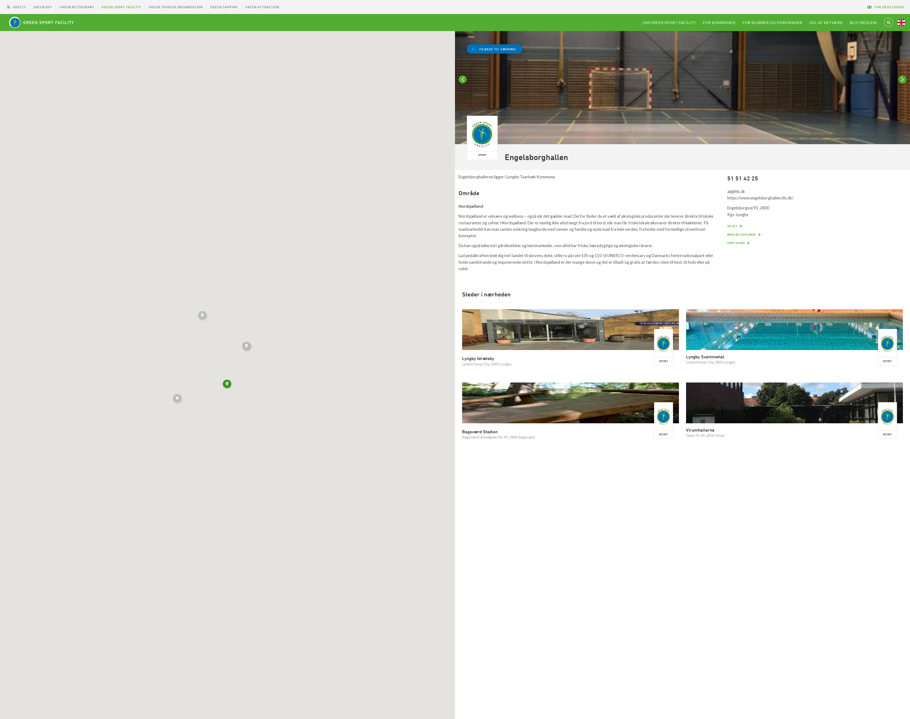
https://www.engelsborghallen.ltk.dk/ (760, 197)
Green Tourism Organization (176, 7)
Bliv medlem (863, 22)
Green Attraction (262, 7)
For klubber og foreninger (772, 22)
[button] (177, 399)
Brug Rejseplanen (741, 234)
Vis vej (732, 226)
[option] (682, 88)
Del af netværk (826, 22)
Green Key (42, 7)
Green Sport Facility (121, 7)
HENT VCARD (736, 243)
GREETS (19, 7)
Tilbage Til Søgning (497, 49)
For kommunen (719, 22)
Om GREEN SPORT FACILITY (669, 22)
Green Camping (224, 7)
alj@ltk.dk (736, 191)
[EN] (901, 22)
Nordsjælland (471, 206)
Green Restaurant (76, 7)
